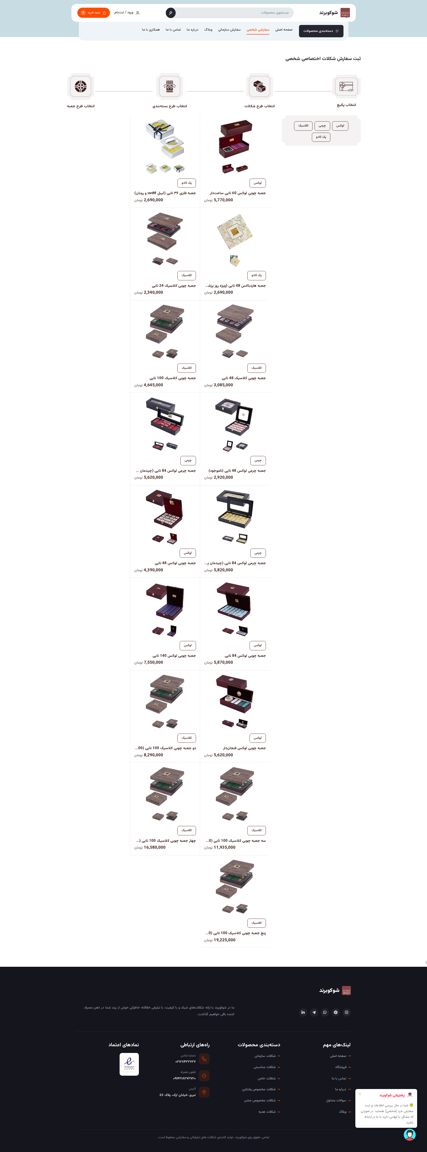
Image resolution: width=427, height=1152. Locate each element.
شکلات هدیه (267, 1111)
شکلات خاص (267, 1078)
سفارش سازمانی (229, 30)
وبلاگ (208, 30)
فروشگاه (340, 1067)
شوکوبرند (329, 990)
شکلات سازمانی (265, 1056)
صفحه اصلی (284, 30)
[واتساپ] (325, 1012)
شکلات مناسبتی (265, 1067)
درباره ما (192, 30)
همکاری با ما (151, 30)
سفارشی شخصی (258, 30)
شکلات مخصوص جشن (260, 1100)
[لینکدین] (303, 1012)
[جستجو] (171, 13)
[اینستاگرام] (346, 1012)
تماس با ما (173, 30)
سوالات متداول (336, 1100)
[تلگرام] (314, 1012)
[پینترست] (336, 1012)
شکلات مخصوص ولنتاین (259, 1089)
